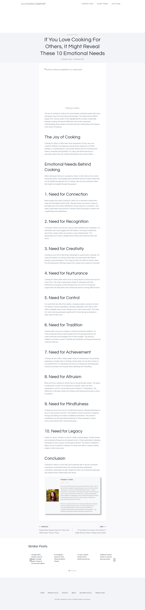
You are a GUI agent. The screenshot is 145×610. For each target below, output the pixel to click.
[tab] (69, 570)
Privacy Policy (53, 593)
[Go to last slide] (30, 560)
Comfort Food (87, 4)
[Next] (114, 560)
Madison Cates (67, 59)
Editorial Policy (86, 593)
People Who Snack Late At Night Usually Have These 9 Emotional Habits (38, 559)
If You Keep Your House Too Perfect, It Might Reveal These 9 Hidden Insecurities (90, 530)
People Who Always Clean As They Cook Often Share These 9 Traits (54, 530)
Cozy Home (116, 4)
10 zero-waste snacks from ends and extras (83, 557)
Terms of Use (100, 593)
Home (42, 593)
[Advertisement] (72, 20)
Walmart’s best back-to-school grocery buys (106, 557)
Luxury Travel (102, 4)
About (74, 593)
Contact (65, 593)
